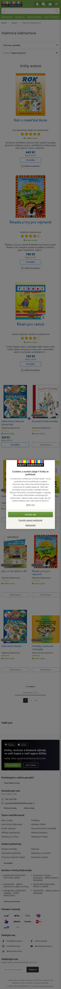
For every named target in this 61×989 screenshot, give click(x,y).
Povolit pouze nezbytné (30, 520)
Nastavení (31, 525)
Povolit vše (30, 514)
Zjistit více (30, 505)
